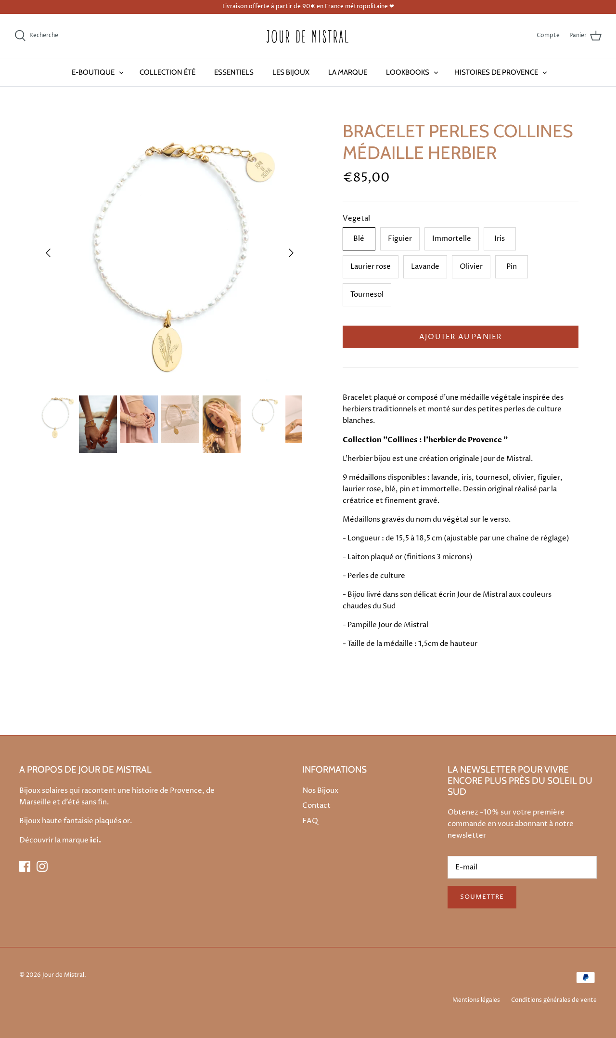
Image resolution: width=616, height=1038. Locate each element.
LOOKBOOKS (407, 72)
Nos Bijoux (320, 791)
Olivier (471, 267)
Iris (499, 239)
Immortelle (451, 239)
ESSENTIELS (234, 72)
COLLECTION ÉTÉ (167, 72)
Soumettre (482, 897)
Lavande (425, 267)
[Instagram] (42, 866)
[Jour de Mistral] (308, 36)
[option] (170, 252)
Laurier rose (370, 267)
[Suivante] (291, 252)
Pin (511, 267)
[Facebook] (24, 866)
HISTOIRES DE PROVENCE (496, 72)
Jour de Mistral (63, 975)
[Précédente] (48, 252)
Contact (316, 806)
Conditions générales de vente (554, 1000)
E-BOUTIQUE (93, 72)
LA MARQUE (347, 72)
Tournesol (367, 294)
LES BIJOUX (290, 72)
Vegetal (356, 218)
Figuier (400, 239)
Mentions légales (476, 1000)
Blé (358, 239)
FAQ (310, 821)
